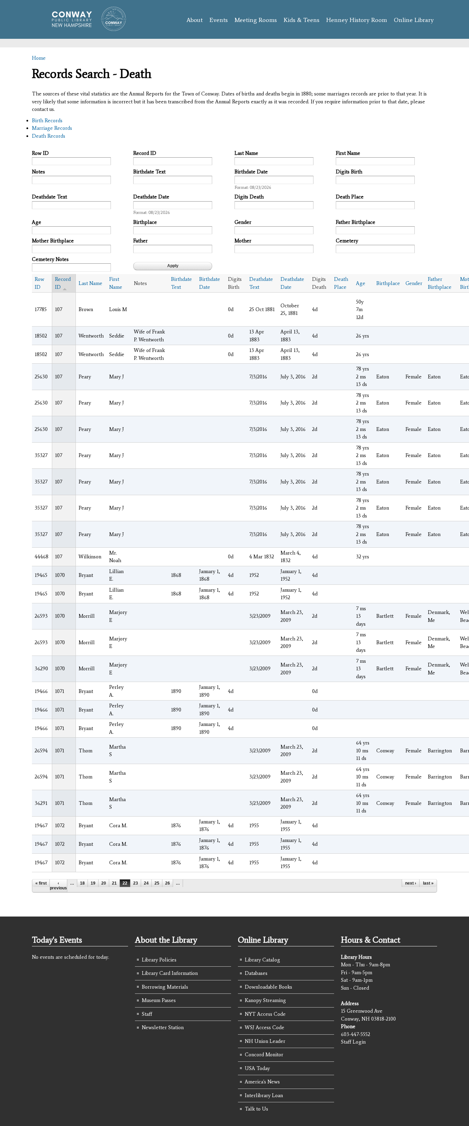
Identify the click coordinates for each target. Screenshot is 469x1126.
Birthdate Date (251, 172)
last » (428, 883)
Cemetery (347, 241)
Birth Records (47, 120)
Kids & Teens (301, 20)
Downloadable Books (268, 987)
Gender (243, 222)
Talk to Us (256, 1109)
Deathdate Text (49, 197)
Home (39, 58)
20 (103, 883)
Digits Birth (349, 172)
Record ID (144, 153)
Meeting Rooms (256, 20)
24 (146, 883)
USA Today (257, 1068)
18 (82, 883)
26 (167, 883)
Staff (147, 1014)
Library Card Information (170, 973)
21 (114, 883)
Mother (243, 241)
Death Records (48, 136)
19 (93, 883)
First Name (348, 153)
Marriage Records (52, 128)
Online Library (414, 20)
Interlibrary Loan (264, 1095)
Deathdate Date (151, 197)
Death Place (350, 197)
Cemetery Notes (50, 259)
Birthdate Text (149, 172)
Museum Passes (159, 1000)
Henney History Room (356, 20)
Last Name (246, 153)
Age (36, 222)
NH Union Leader (265, 1041)
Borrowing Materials (165, 987)
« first (41, 883)
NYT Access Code (265, 1014)
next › (410, 883)
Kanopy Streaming (265, 1000)
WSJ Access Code (264, 1027)
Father (140, 241)
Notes (38, 172)
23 (135, 883)
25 (157, 883)
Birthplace (145, 222)
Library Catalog (262, 960)
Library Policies (159, 960)
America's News (262, 1082)
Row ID (40, 153)
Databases (256, 973)
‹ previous (58, 885)
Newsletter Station (163, 1027)
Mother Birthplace (53, 241)
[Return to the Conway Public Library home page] (86, 28)
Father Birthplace (355, 222)
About (194, 20)
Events (218, 20)
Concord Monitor (264, 1054)
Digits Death (249, 197)
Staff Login (353, 1042)
